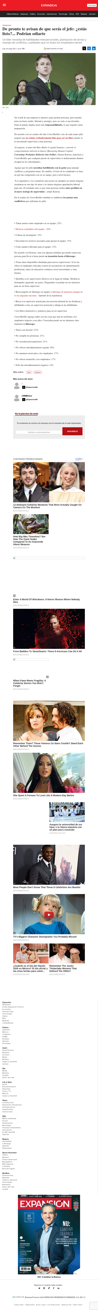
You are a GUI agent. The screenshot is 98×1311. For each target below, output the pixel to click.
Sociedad (6, 1043)
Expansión (6, 1002)
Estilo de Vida (8, 1187)
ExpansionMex (55, 1288)
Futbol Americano (9, 1159)
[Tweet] (84, 48)
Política (32, 14)
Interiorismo (7, 1112)
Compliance (30, 1305)
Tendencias (6, 25)
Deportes (6, 1089)
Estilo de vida (8, 1077)
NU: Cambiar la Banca (49, 1277)
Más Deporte (7, 1164)
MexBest (5, 1173)
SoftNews (38, 372)
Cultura (5, 1064)
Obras (71, 14)
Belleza (5, 1059)
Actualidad (6, 1141)
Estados (5, 1039)
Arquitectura (7, 1109)
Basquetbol (7, 1162)
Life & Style (7, 1082)
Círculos (5, 1055)
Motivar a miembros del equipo (30, 228)
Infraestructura (8, 1107)
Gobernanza (7, 1123)
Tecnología (63, 14)
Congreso (6, 1034)
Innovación (7, 1130)
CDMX (5, 1037)
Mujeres (84, 14)
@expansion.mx (49, 1288)
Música (5, 1093)
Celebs (5, 1075)
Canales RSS (66, 1305)
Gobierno (6, 1030)
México (5, 1032)
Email (39, 432)
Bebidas (5, 1178)
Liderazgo (6, 1143)
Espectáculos (8, 1050)
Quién (4, 1048)
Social (5, 1121)
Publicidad (19, 1305)
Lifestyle (6, 1166)
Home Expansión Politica (13, 1007)
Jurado (5, 1189)
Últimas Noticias (13, 14)
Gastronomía (7, 1175)
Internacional (52, 14)
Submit (72, 431)
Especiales (7, 1148)
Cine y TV (6, 1091)
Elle (3, 1068)
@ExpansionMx (32, 387)
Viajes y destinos (9, 1180)
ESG (77, 14)
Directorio (77, 1305)
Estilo (29, 372)
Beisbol (5, 1157)
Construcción (8, 1102)
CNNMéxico (27, 395)
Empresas (24, 14)
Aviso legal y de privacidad (48, 1305)
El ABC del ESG (8, 1132)
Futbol (5, 1155)
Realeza (5, 1052)
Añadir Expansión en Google (54, 48)
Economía (41, 14)
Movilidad (6, 1125)
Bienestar (6, 1184)
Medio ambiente (9, 1118)
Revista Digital (92, 5)
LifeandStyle (7, 1023)
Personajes (7, 1182)
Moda (4, 1057)
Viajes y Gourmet (9, 1061)
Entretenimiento (9, 1087)
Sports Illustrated (9, 1152)
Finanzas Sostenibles (11, 1128)
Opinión (5, 1041)
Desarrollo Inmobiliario (12, 1105)
